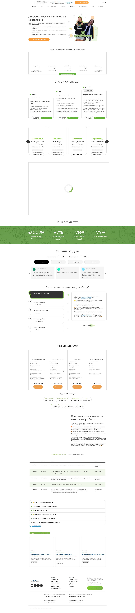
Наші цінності (54, 581)
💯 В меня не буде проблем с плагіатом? (45, 506)
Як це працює (83, 6)
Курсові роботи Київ (49, 602)
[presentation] (28, 141)
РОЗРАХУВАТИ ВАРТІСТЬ (39, 39)
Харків (45, 596)
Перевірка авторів (55, 588)
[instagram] (41, 585)
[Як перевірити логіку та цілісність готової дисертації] (42, 548)
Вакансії (71, 584)
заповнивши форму (86, 298)
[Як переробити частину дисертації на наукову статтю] (93, 548)
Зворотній (70, 3)
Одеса (63, 594)
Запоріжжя (59, 594)
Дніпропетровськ (55, 596)
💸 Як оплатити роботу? (40, 510)
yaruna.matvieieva (65, 268)
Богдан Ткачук (60, 552)
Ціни (42, 6)
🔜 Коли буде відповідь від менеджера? (44, 518)
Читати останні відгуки (67, 74)
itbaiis (38, 268)
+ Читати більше (37, 154)
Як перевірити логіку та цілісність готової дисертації (40, 555)
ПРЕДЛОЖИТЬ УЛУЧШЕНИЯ (95, 587)
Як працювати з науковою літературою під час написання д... (66, 555)
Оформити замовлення (82, 2)
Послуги (34, 6)
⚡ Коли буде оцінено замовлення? (43, 502)
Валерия (84, 552)
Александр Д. (37, 139)
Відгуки (72, 6)
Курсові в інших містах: (50, 594)
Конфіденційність (73, 581)
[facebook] (38, 585)
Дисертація (34, 562)
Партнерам (72, 583)
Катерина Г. (57, 139)
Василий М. (77, 139)
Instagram (83, 315)
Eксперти (71, 586)
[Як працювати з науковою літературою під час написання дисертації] (67, 548)
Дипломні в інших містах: (75, 594)
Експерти (63, 6)
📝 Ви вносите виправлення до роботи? (44, 514)
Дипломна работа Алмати (76, 600)
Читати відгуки (46, 117)
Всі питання (36, 526)
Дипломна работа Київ (75, 602)
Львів (49, 596)
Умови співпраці (55, 583)
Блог (92, 6)
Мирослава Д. (97, 139)
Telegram (89, 315)
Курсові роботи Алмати (50, 600)
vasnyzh (88, 268)
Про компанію (54, 579)
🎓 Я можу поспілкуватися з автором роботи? (46, 522)
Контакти (100, 6)
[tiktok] (35, 585)
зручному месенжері (86, 297)
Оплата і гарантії (73, 579)
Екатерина (33, 552)
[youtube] (32, 585)
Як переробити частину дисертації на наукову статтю (93, 555)
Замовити (38, 387)
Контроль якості (55, 586)
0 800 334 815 (56, 2)
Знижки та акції (52, 6)
